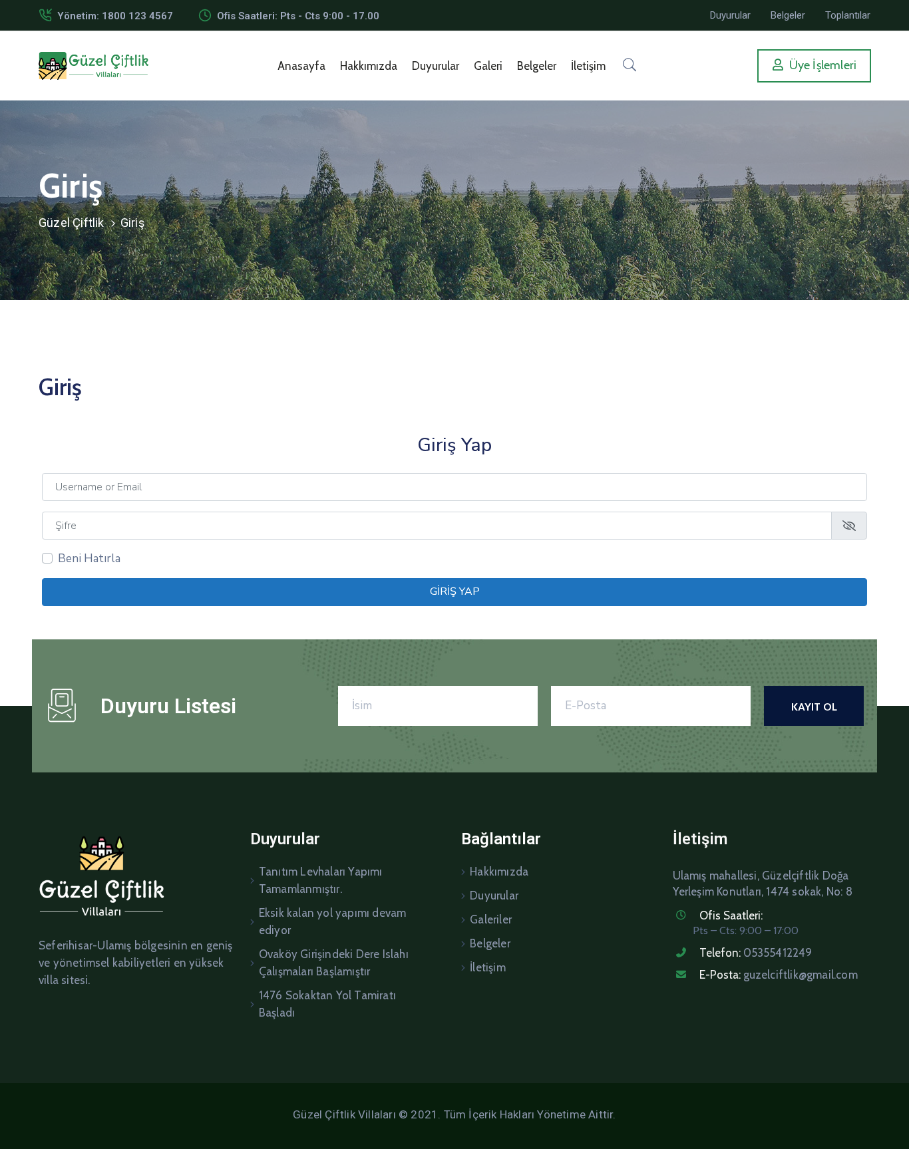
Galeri (488, 66)
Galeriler (491, 919)
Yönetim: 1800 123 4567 (115, 16)
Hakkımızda (368, 66)
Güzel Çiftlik (71, 223)
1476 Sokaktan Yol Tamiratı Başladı (327, 1004)
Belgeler (536, 66)
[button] (730, 15)
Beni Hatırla (89, 558)
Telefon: (756, 952)
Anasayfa (301, 66)
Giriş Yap (455, 591)
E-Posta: (778, 974)
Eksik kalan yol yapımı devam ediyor (333, 921)
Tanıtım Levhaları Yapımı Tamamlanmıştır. (321, 880)
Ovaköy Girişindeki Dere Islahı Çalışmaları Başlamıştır (334, 962)
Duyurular (435, 66)
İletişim (588, 66)
